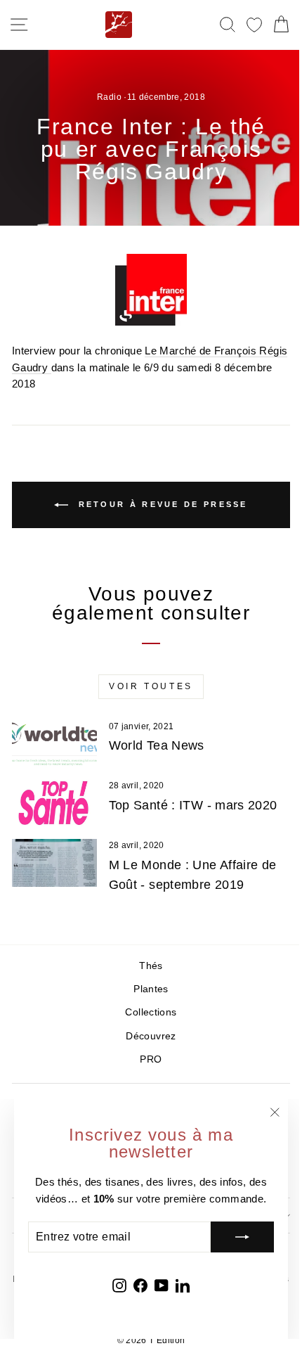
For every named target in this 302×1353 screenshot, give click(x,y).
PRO (151, 1059)
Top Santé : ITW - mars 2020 (193, 805)
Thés (150, 966)
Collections (150, 1012)
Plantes (151, 989)
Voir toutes (151, 686)
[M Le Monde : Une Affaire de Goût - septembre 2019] (54, 863)
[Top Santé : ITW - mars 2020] (54, 803)
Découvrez (151, 1036)
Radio (109, 97)
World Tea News (156, 745)
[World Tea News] (54, 744)
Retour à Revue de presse (161, 504)
